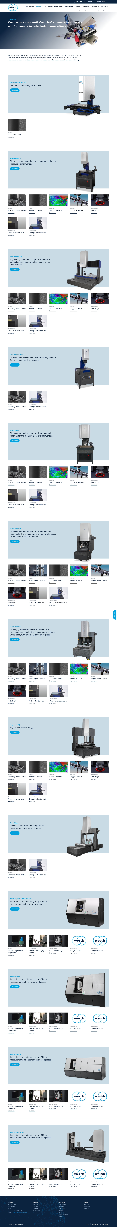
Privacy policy (104, 1224)
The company (62, 1204)
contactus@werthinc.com (20, 1212)
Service (35, 1212)
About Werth (69, 6)
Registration (90, 1)
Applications (30, 6)
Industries (39, 6)
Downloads (104, 6)
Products (35, 1202)
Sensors (35, 1206)
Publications (95, 6)
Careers (77, 6)
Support (86, 1202)
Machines (35, 1204)
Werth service (58, 6)
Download (86, 1204)
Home (80, 10)
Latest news (87, 1206)
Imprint (87, 1224)
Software (35, 1208)
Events (60, 1212)
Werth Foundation (63, 1214)
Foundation (85, 6)
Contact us (79, 1)
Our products (48, 6)
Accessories (36, 1210)
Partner (60, 1216)
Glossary (86, 1208)
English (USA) (101, 1)
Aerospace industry (96, 10)
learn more (15, 90)
